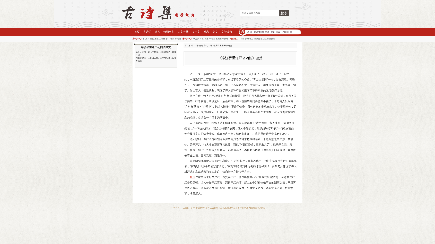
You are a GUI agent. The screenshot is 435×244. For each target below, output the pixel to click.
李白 (168, 38)
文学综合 (226, 31)
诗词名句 (168, 31)
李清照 (212, 38)
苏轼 (202, 38)
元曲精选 (253, 208)
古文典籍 (183, 31)
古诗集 (187, 45)
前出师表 (275, 32)
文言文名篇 (224, 208)
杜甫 (172, 38)
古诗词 (147, 31)
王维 (156, 38)
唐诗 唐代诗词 (205, 45)
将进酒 (265, 32)
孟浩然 (162, 38)
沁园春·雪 (287, 32)
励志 (206, 31)
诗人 (157, 31)
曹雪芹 (250, 38)
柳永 (206, 38)
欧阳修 (225, 38)
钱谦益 (257, 38)
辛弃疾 (196, 38)
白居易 (146, 38)
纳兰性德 (264, 38)
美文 (215, 31)
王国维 (272, 38)
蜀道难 (257, 32)
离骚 (249, 32)
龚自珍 (244, 38)
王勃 (152, 38)
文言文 (196, 31)
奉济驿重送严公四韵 (222, 45)
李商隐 (178, 38)
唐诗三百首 (234, 208)
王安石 (219, 38)
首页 (137, 31)
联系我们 (261, 208)
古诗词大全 (196, 208)
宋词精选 (244, 208)
